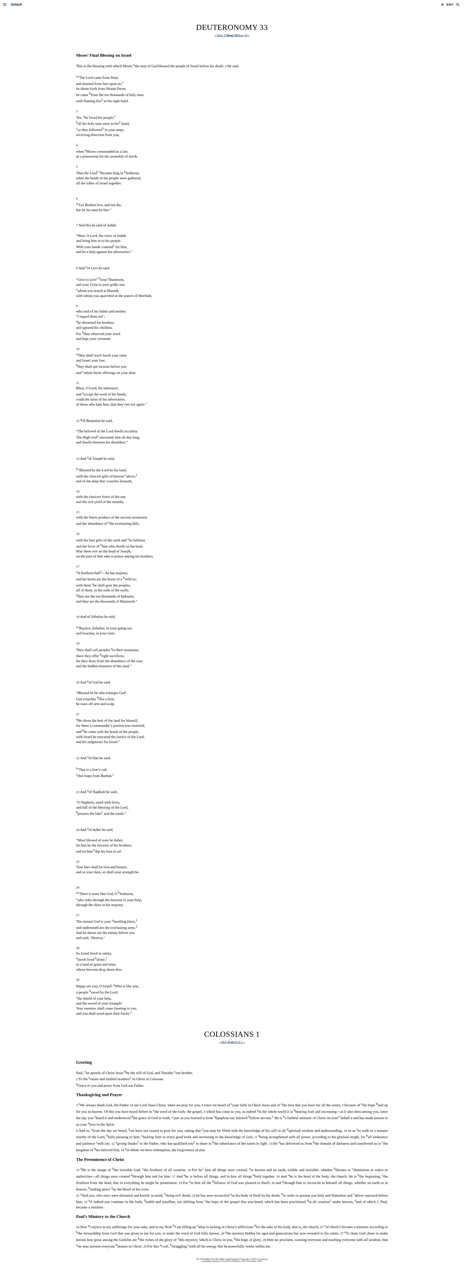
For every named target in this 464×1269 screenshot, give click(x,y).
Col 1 (232, 1042)
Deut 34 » (243, 35)
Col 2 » (240, 1042)
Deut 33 (232, 35)
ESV (450, 4)
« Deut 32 (220, 35)
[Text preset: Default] (16, 4)
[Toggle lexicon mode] (442, 4)
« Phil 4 (224, 1042)
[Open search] (457, 4)
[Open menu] (4, 4)
